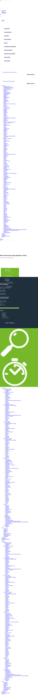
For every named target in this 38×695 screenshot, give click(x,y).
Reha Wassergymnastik (9, 523)
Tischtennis (7, 436)
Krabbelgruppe (8, 390)
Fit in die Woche (8, 470)
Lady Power (7, 481)
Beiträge (7, 680)
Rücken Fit (7, 490)
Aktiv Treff (7, 505)
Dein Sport (3, 85)
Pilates (6, 641)
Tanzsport (7, 496)
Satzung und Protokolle (7, 535)
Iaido (6, 479)
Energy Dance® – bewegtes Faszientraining (12, 468)
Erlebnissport (7, 394)
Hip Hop (7, 426)
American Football (8, 422)
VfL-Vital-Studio (6, 525)
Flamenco (7, 473)
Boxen (7, 441)
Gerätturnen (7, 396)
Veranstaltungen (4, 235)
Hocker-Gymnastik (8, 509)
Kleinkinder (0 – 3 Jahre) (7, 388)
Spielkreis (7, 391)
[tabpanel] (20, 94)
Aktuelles (3, 20)
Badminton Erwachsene (9, 461)
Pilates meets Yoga (8, 487)
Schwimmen (7, 402)
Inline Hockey (8, 427)
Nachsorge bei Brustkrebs (9, 520)
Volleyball (7, 501)
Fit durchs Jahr (8, 469)
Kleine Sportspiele (8, 551)
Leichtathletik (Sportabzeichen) (10, 428)
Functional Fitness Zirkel (9, 476)
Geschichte (5, 529)
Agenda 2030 (6, 528)
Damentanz (7, 507)
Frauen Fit (7, 475)
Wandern (7, 515)
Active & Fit (7, 612)
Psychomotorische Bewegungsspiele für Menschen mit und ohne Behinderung (17, 675)
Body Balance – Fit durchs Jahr (10, 464)
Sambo (7, 401)
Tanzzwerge (7, 399)
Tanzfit (7, 513)
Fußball (7, 395)
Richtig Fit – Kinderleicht (9, 431)
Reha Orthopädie (8, 522)
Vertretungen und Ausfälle (6, 539)
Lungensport (7, 519)
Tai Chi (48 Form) (8, 493)
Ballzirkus (7, 406)
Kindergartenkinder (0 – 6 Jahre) (8, 392)
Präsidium (5, 684)
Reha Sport (7, 489)
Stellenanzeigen (6, 689)
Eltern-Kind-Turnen (8, 389)
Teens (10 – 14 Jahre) (7, 575)
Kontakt (3, 540)
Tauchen (7, 419)
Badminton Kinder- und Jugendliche (11, 405)
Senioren (5, 504)
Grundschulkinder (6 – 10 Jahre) (8, 404)
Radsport (7, 451)
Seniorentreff (7, 512)
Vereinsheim (5, 536)
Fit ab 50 (7, 622)
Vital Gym (7, 499)
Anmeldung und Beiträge (7, 533)
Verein (3, 527)
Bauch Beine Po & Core (9, 463)
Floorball (7, 444)
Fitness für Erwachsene (9, 471)
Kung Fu (7, 398)
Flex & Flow (7, 627)
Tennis (7, 420)
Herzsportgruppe (8, 517)
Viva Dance (7, 403)
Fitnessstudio (7, 443)
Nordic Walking (8, 485)
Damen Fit (7, 660)
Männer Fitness (8, 636)
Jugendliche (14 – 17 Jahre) (8, 438)
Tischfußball (7, 455)
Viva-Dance (7, 457)
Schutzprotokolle (6, 534)
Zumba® (7, 503)
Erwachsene (5, 458)
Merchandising (4, 12)
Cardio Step (7, 466)
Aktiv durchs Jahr (8, 613)
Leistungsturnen (8, 412)
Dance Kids (7, 407)
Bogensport (7, 465)
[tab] (21, 86)
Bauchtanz (7, 462)
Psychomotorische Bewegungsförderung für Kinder (13, 400)
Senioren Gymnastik (9, 665)
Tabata (7, 646)
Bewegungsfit (8, 617)
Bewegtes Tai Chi (8, 494)
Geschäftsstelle (4, 10)
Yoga (6, 656)
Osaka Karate (8, 414)
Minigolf (7, 413)
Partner (3, 11)
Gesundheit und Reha (7, 516)
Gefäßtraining (8, 670)
